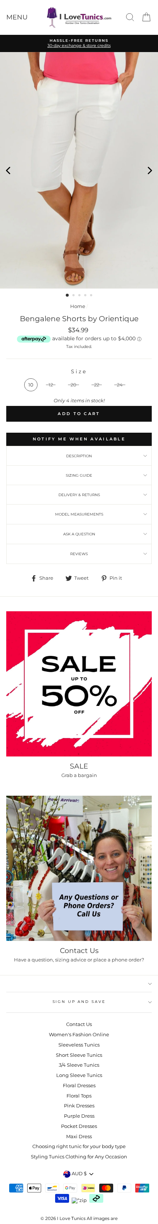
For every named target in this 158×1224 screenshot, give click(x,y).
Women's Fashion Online (79, 1034)
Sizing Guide (79, 475)
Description (79, 456)
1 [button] (67, 295)
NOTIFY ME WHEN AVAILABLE (79, 438)
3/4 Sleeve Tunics (79, 1065)
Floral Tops (79, 1096)
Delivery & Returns (79, 494)
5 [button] (92, 296)
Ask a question (79, 534)
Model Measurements (79, 514)
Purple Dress (79, 1116)
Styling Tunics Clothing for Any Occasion (79, 1156)
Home (77, 306)
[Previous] (8, 170)
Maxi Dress (79, 1136)
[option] (79, 170)
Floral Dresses (79, 1085)
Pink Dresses (79, 1105)
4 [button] (86, 296)
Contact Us (79, 1024)
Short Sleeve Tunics (79, 1055)
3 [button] (80, 296)
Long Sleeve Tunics (79, 1075)
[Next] (150, 170)
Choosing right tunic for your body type (79, 1146)
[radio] (30, 384)
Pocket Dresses (79, 1126)
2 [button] (74, 296)
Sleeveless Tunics (79, 1045)
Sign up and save (79, 1002)
